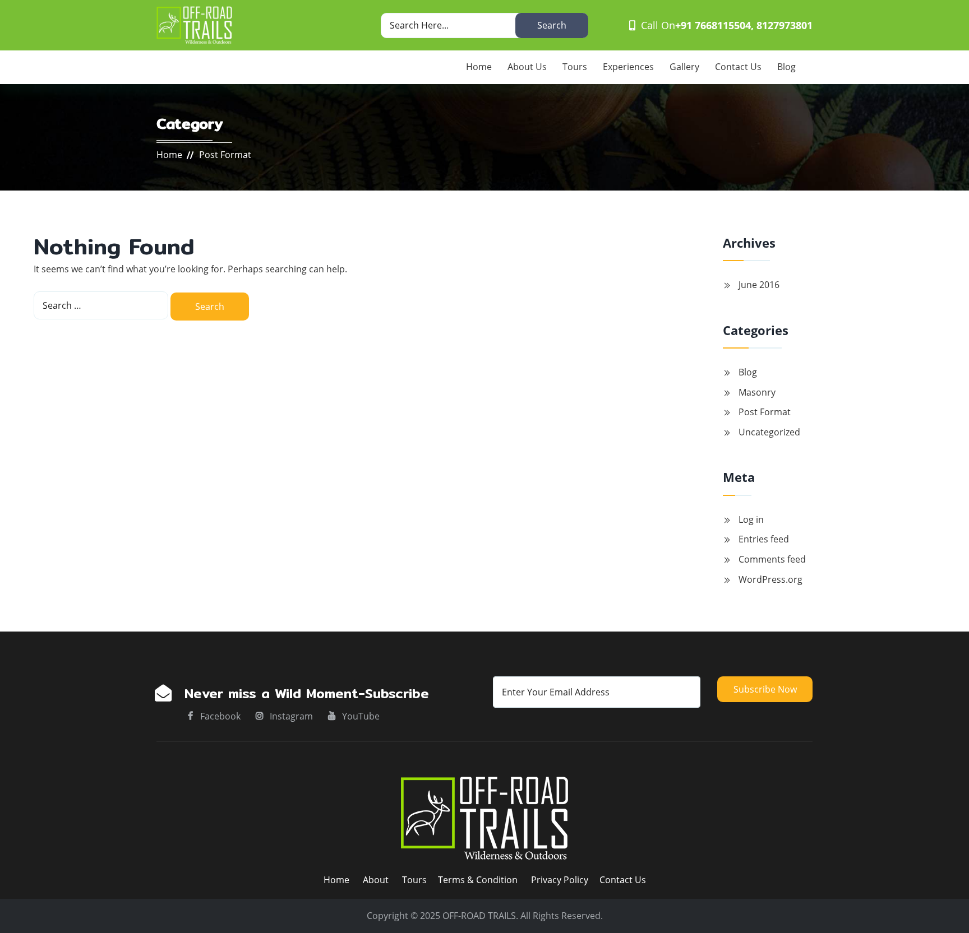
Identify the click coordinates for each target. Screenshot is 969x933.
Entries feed (764, 539)
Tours (574, 67)
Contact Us (738, 67)
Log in (751, 519)
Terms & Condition (478, 880)
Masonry (757, 392)
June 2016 (759, 284)
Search (551, 25)
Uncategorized (769, 432)
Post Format (765, 412)
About (377, 880)
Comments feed (772, 559)
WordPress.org (770, 579)
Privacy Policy (559, 880)
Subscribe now (765, 689)
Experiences (628, 67)
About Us (527, 67)
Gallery (684, 67)
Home (479, 67)
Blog (786, 67)
